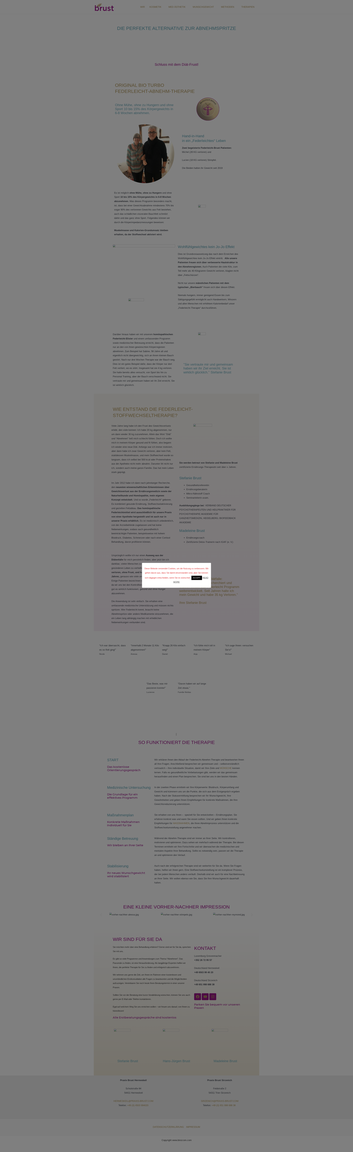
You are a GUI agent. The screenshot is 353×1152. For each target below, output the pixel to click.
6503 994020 (141, 1105)
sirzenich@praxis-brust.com (219, 1101)
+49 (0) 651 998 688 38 (224, 1105)
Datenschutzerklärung (168, 1127)
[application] (162, 7)
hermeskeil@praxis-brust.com (133, 1101)
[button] (101, 915)
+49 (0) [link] (131, 1105)
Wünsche (226, 768)
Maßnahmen (181, 823)
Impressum (193, 1127)
